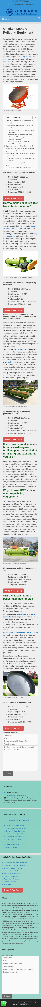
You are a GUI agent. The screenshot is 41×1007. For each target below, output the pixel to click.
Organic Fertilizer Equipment (15, 831)
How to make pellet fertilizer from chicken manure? (19, 127)
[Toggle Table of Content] (33, 118)
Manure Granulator (12, 842)
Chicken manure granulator (15, 834)
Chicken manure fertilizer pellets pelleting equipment (21, 131)
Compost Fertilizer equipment (16, 828)
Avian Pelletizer (9, 884)
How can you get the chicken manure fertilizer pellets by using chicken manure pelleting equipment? (21, 137)
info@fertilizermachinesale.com (22, 4)
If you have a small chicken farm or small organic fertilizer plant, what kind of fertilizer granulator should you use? (20, 148)
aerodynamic (11, 362)
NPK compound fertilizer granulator (17, 820)
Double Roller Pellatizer (11, 876)
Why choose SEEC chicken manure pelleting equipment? (20, 154)
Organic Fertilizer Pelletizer (13, 868)
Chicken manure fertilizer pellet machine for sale (21, 159)
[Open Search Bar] (39, 18)
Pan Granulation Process (12, 873)
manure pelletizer (20, 349)
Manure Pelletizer (10, 882)
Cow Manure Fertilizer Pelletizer (14, 865)
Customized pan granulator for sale (19, 167)
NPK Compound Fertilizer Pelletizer (15, 862)
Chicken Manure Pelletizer (12, 871)
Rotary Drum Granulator (14, 839)
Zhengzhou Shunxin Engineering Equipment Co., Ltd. (20, 1002)
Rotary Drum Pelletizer (11, 879)
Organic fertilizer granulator (15, 825)
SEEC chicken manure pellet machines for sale (20, 164)
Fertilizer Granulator (12, 844)
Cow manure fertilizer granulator (16, 823)
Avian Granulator (11, 847)
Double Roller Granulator (14, 836)
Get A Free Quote (14, 198)
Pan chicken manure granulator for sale (21, 122)
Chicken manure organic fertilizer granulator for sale (19, 142)
